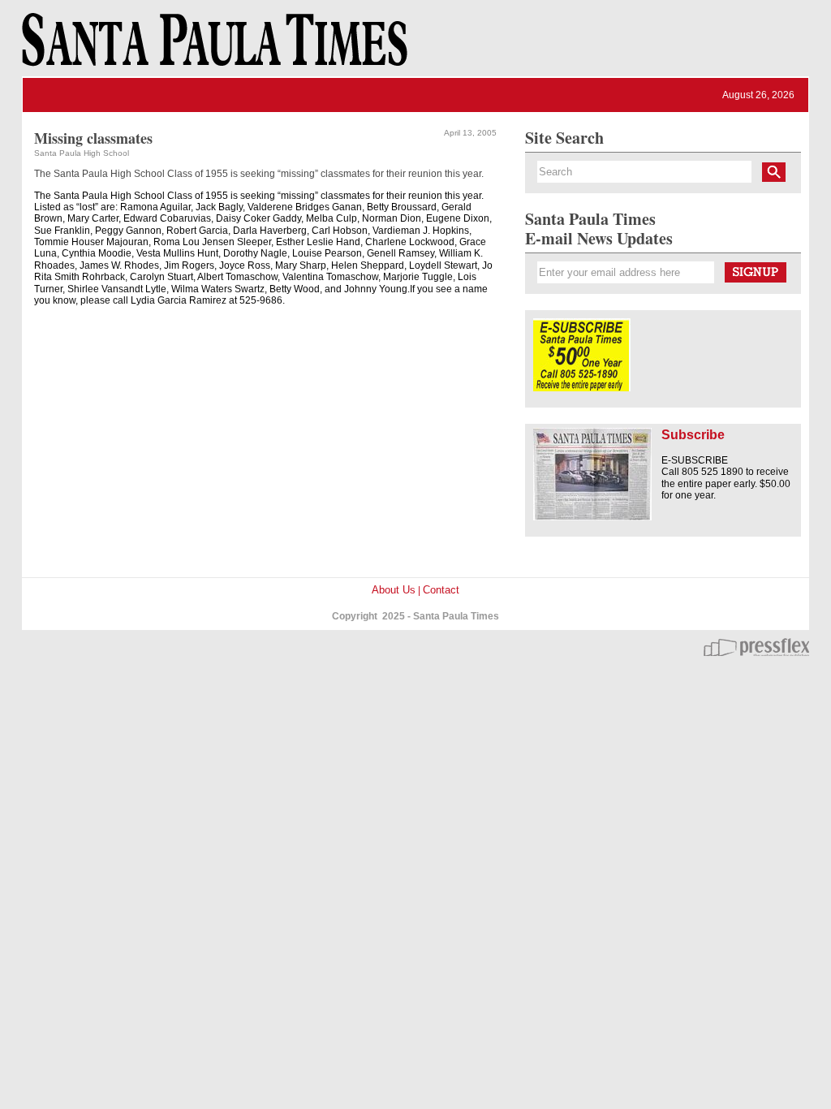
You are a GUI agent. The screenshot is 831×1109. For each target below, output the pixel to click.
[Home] (212, 47)
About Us (394, 590)
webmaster (756, 647)
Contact (441, 590)
